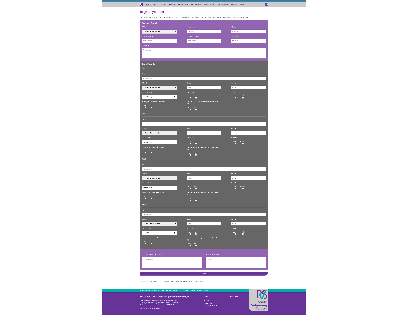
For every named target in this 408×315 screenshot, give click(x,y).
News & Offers (209, 4)
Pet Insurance (183, 4)
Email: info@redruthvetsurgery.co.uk (175, 296)
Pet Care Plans (196, 4)
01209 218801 (150, 4)
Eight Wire (157, 308)
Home (163, 4)
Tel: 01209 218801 (148, 296)
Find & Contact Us (237, 4)
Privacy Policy (208, 303)
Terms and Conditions (211, 305)
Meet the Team (208, 299)
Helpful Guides (223, 4)
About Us (171, 4)
